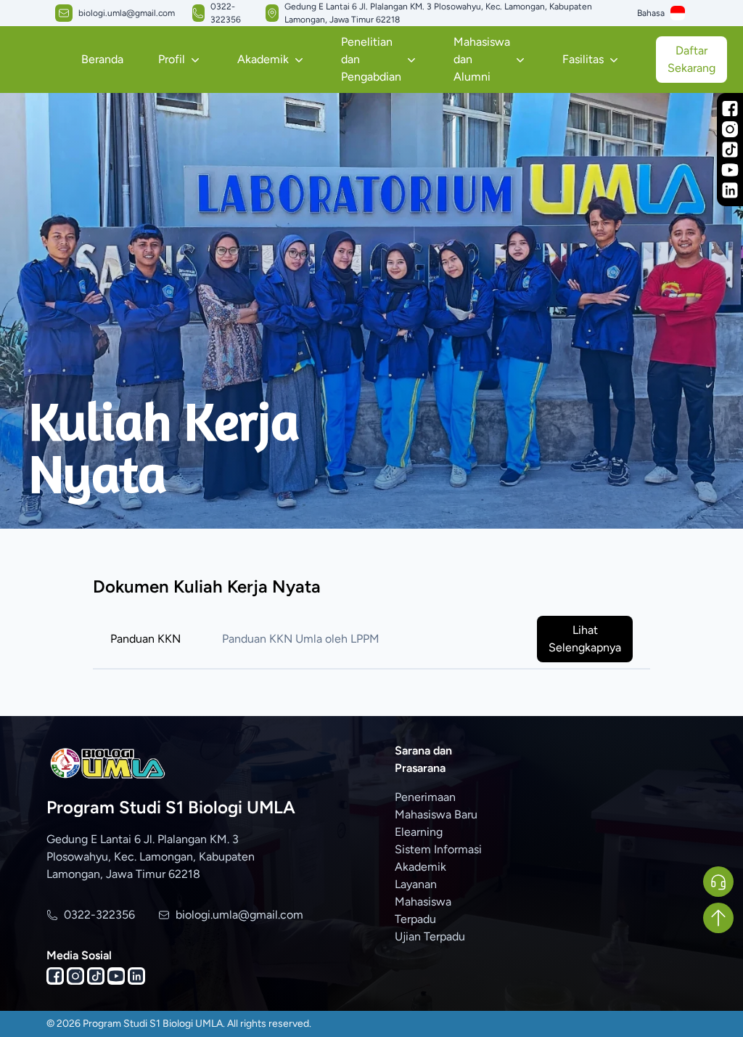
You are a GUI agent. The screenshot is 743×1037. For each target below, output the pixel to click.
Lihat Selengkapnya (585, 638)
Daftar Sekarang (691, 59)
